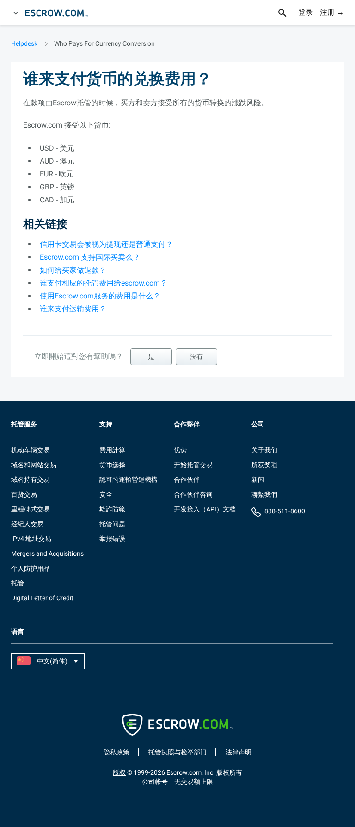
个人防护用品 (30, 568)
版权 (119, 772)
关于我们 (264, 450)
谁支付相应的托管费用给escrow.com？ (103, 283)
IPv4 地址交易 (31, 538)
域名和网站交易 (33, 464)
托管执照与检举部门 (177, 752)
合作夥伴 (187, 424)
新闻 (257, 479)
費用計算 (112, 450)
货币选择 (112, 464)
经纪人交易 (27, 524)
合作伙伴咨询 (193, 494)
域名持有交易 (30, 479)
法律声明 (238, 752)
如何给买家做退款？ (73, 270)
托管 (17, 583)
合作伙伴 (187, 479)
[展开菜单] (15, 13)
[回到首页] (60, 13)
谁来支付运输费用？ (73, 308)
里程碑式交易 (30, 509)
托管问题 (112, 524)
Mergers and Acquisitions (47, 553)
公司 (257, 424)
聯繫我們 (264, 494)
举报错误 (112, 538)
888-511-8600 (284, 511)
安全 (105, 494)
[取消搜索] (287, 13)
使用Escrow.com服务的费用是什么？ (100, 296)
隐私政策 (116, 752)
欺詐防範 (112, 509)
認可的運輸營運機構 (128, 479)
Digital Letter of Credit (42, 598)
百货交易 (24, 494)
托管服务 (24, 424)
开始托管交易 (193, 464)
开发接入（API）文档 (205, 509)
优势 (180, 450)
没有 (196, 356)
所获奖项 (264, 464)
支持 (105, 424)
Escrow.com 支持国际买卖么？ (90, 257)
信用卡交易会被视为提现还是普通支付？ (106, 244)
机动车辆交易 (30, 450)
